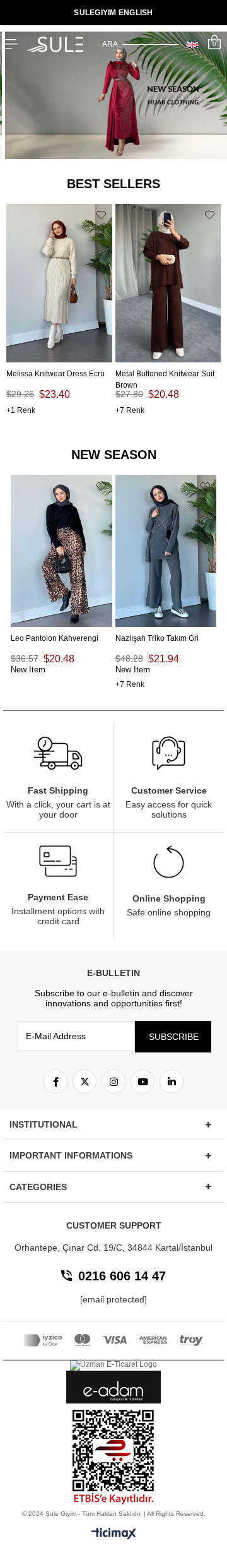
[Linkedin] (171, 1081)
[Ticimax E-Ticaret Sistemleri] (113, 1534)
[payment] (113, 1340)
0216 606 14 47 (122, 1276)
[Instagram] (113, 1081)
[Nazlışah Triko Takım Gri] (165, 550)
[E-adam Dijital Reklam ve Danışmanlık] (113, 1391)
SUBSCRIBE (174, 1037)
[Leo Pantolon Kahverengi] (61, 550)
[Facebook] (55, 1081)
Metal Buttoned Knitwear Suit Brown (164, 374)
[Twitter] (84, 1081)
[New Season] (113, 95)
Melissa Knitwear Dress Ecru (55, 373)
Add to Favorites (101, 215)
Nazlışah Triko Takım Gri (157, 638)
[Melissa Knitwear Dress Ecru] (59, 283)
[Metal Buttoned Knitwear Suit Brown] (168, 283)
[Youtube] (142, 1081)
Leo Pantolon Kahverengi (54, 638)
